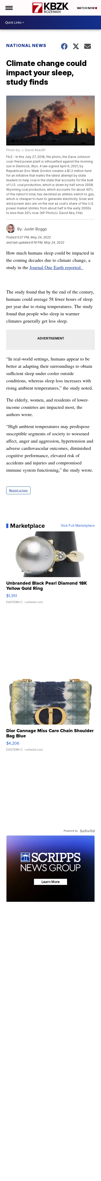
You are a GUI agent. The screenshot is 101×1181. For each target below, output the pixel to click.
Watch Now (86, 8)
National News (26, 45)
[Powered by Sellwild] (87, 831)
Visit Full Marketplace (78, 526)
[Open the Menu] (8, 7)
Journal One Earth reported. (56, 267)
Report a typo (18, 490)
